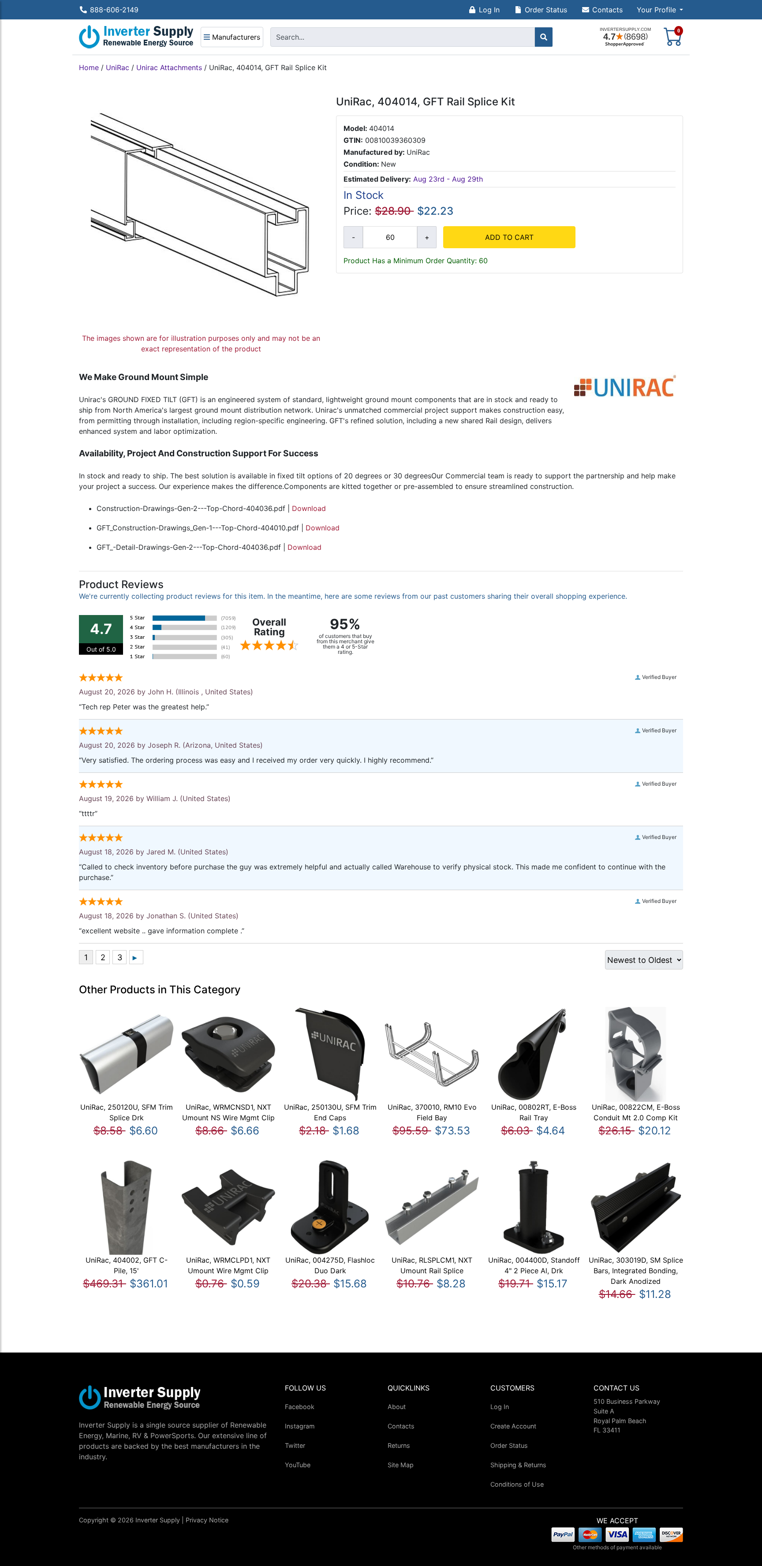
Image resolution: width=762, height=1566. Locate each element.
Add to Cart (509, 237)
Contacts (607, 9)
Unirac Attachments (169, 67)
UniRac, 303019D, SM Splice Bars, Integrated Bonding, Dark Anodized (636, 1271)
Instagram (300, 1426)
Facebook (299, 1406)
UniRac (117, 67)
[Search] (544, 37)
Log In (489, 9)
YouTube (297, 1465)
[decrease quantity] (353, 237)
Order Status (546, 9)
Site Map (401, 1465)
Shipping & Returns (518, 1465)
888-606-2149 (114, 9)
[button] (660, 9)
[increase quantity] (427, 237)
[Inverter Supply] (136, 37)
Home (89, 67)
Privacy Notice (207, 1520)
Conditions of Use (517, 1484)
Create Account (513, 1426)
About (397, 1406)
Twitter (295, 1445)
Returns (399, 1445)
